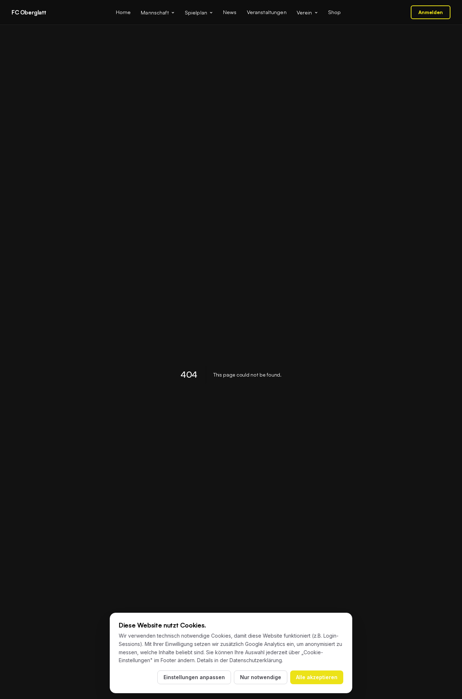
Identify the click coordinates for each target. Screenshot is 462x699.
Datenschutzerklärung (256, 660)
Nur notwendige (260, 677)
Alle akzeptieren (316, 677)
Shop (334, 12)
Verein (304, 12)
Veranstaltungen (267, 12)
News (230, 12)
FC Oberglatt (29, 12)
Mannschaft (155, 12)
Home (123, 12)
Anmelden (430, 12)
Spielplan (196, 12)
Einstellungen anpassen (194, 677)
